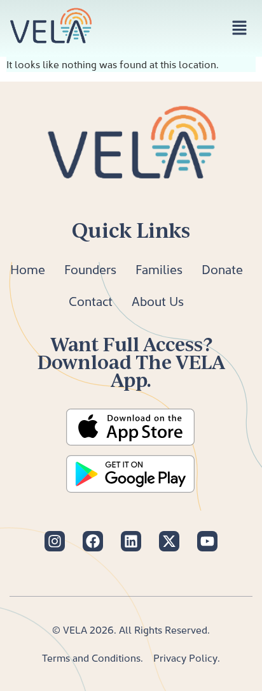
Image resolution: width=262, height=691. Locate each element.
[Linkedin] (131, 541)
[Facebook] (93, 541)
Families (159, 269)
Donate (222, 269)
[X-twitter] (169, 541)
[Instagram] (55, 541)
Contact (91, 301)
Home (27, 269)
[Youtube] (207, 541)
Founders (90, 269)
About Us (158, 301)
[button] (239, 28)
